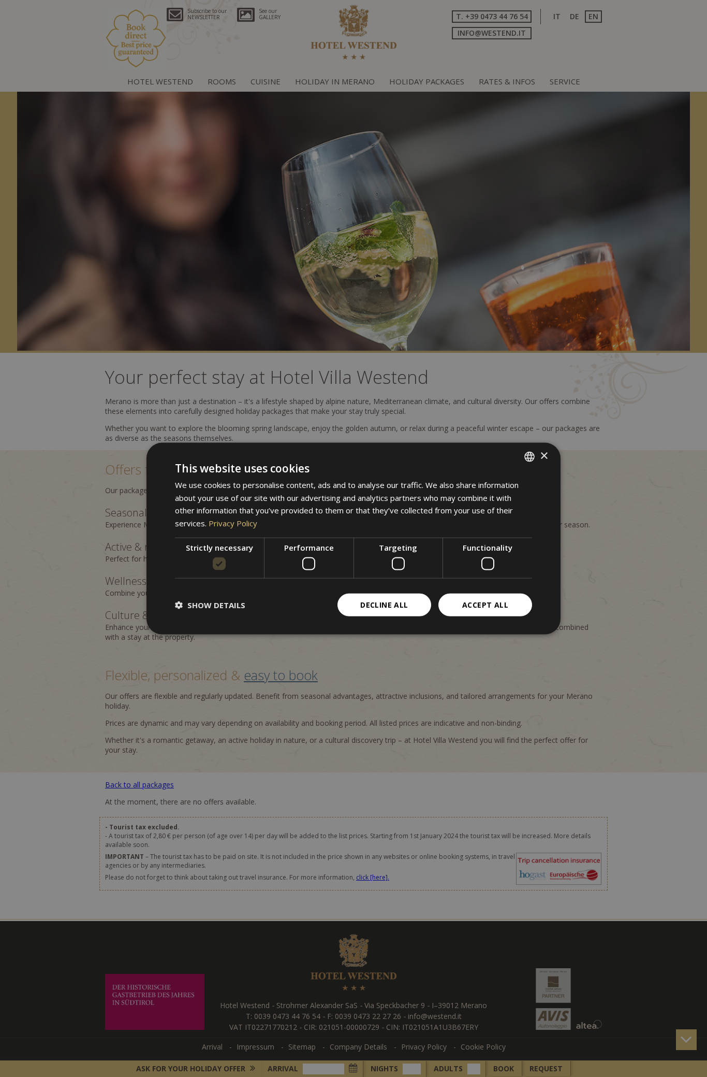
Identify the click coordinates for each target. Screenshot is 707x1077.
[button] (210, 605)
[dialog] (353, 538)
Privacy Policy (233, 523)
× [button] (544, 456)
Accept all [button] (485, 605)
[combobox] (529, 456)
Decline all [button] (384, 605)
